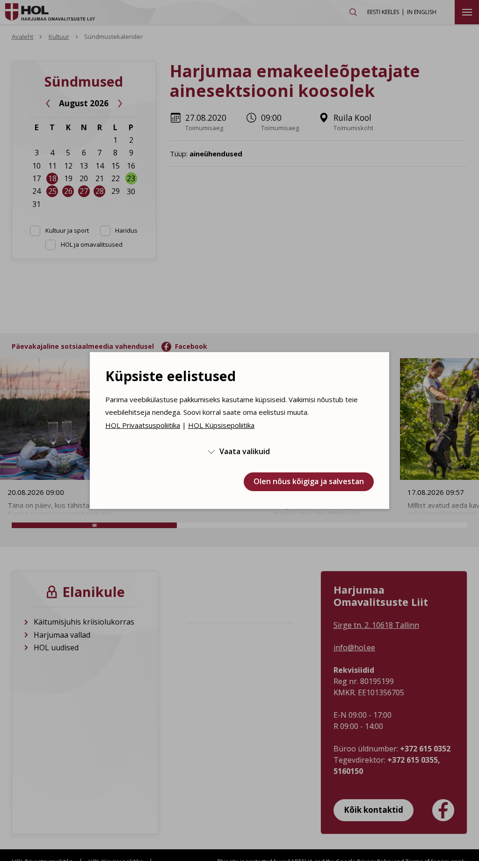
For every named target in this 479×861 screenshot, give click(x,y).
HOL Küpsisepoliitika (221, 425)
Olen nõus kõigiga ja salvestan (309, 481)
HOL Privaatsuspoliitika (142, 425)
